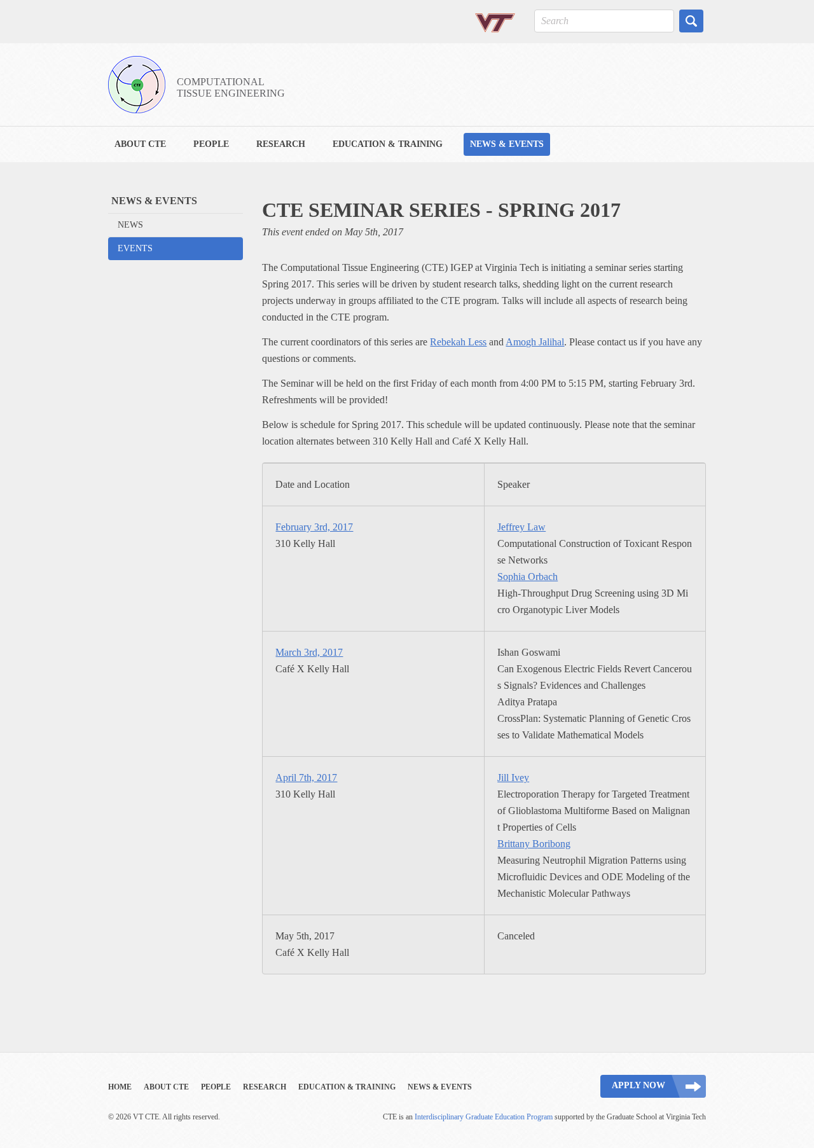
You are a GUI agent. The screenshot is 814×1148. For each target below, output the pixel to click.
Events (135, 248)
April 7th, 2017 (306, 777)
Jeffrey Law (521, 527)
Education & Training (388, 144)
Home (120, 1086)
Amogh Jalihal (535, 341)
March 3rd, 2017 (309, 652)
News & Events (507, 144)
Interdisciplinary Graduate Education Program (484, 1116)
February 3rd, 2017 (314, 527)
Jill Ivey (513, 777)
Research (280, 144)
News (130, 225)
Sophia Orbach (527, 576)
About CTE (140, 144)
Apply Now (638, 1085)
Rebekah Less (458, 341)
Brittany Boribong (533, 843)
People (211, 144)
